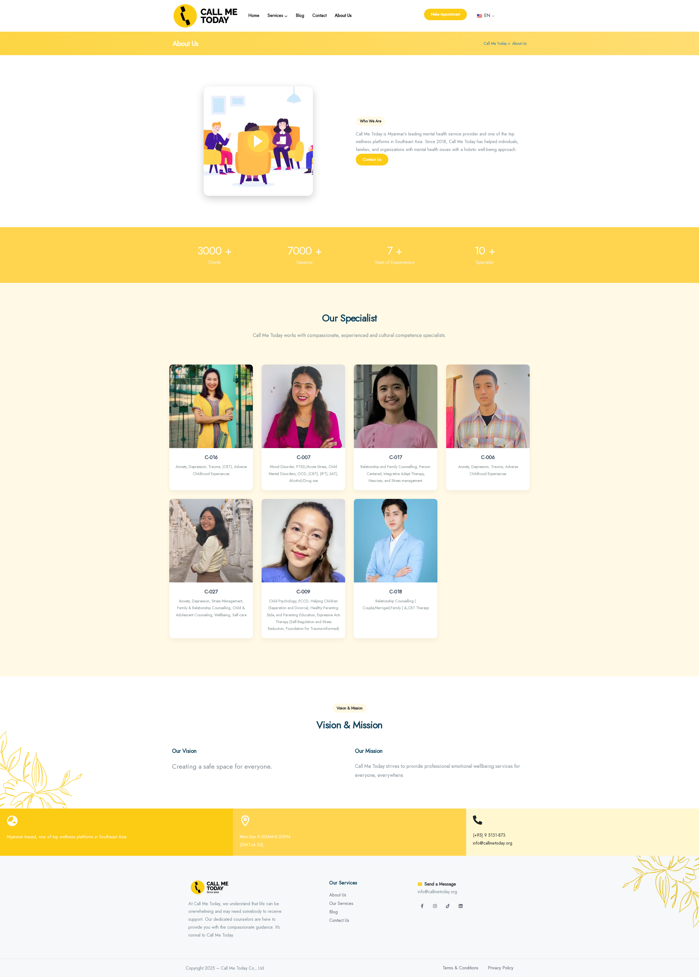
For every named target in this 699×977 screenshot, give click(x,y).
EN (486, 15)
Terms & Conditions (460, 968)
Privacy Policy (500, 968)
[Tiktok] (447, 906)
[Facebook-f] (422, 906)
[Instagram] (435, 906)
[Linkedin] (460, 906)
